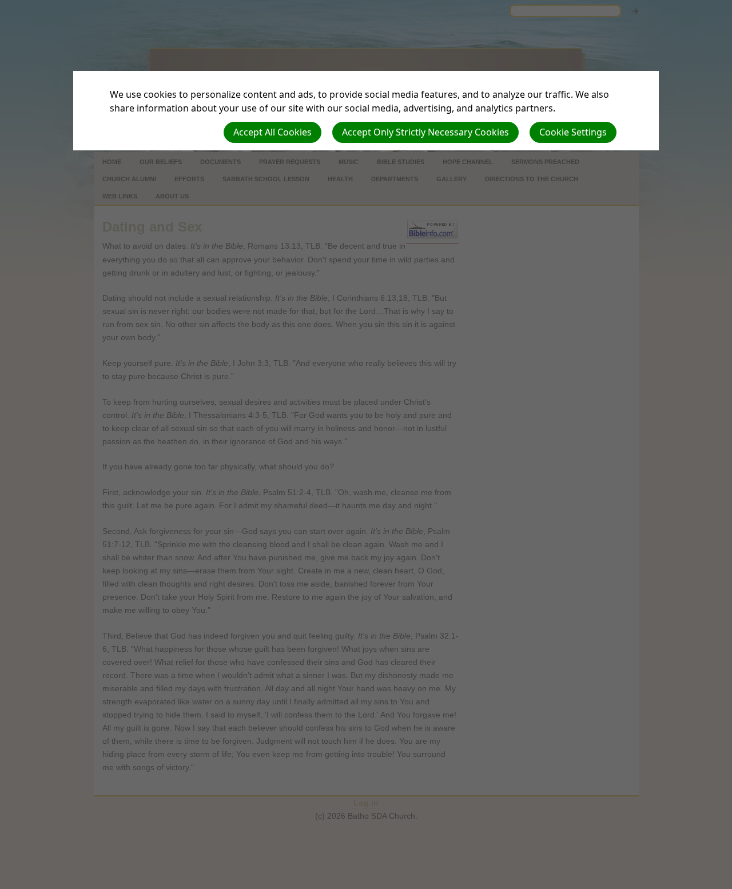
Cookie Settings (573, 132)
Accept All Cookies (272, 132)
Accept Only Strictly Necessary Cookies (425, 132)
